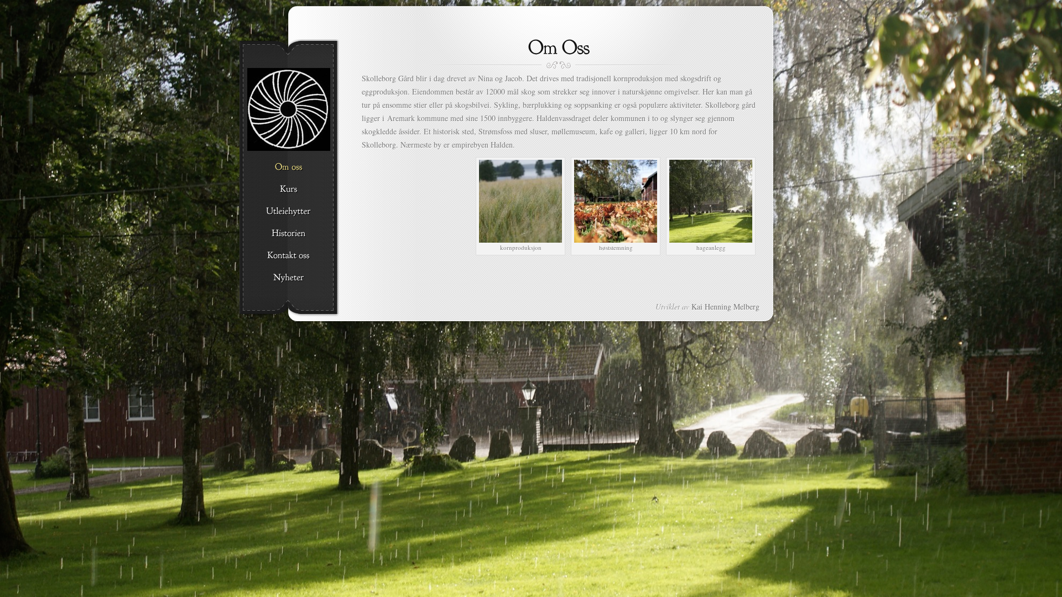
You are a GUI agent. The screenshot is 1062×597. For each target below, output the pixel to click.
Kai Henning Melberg (725, 306)
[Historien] (288, 233)
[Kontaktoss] (288, 256)
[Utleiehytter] (288, 211)
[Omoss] (288, 167)
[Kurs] (288, 189)
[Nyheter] (288, 278)
